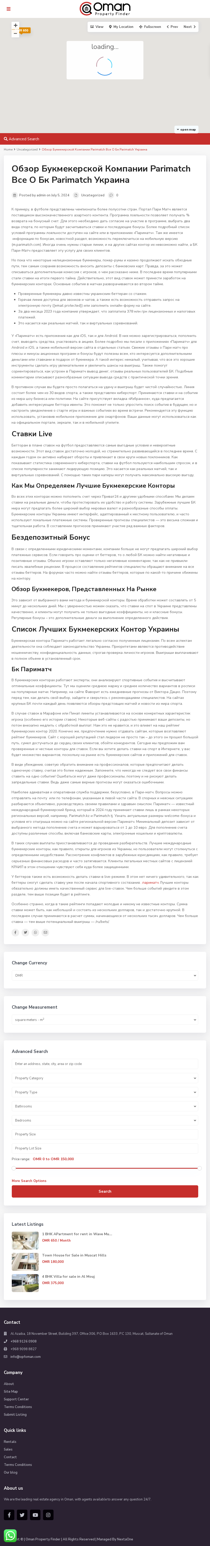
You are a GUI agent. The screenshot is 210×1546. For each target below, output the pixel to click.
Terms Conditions (18, 1407)
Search (105, 1191)
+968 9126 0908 (23, 1341)
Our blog (10, 1472)
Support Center (16, 1399)
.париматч (150, 882)
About (9, 1384)
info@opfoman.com (25, 1357)
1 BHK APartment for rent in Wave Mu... (77, 1234)
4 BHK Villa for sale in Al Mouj (68, 1276)
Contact (10, 1457)
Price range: (21, 1159)
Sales (8, 1449)
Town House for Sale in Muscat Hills (74, 1255)
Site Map (11, 1391)
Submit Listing (15, 1414)
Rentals (10, 1442)
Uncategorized (92, 195)
